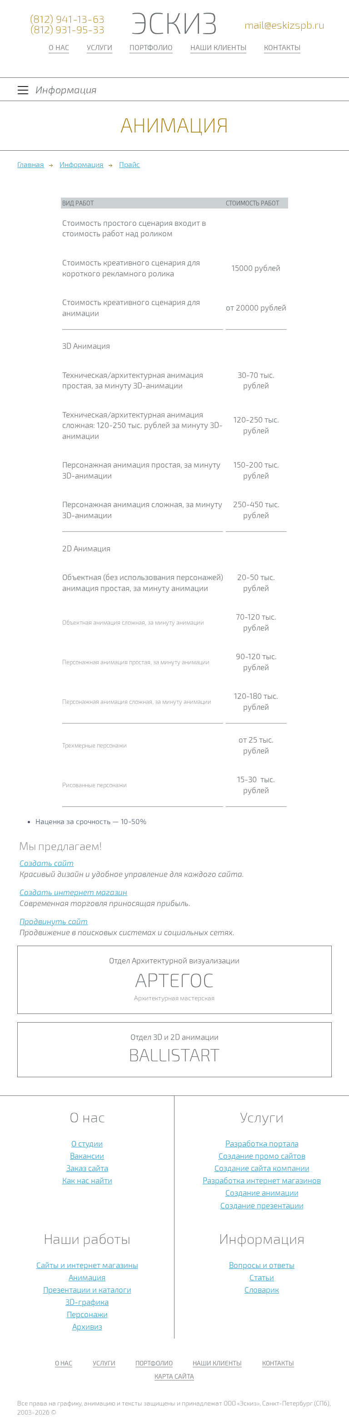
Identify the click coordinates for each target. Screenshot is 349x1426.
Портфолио (151, 47)
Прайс (129, 164)
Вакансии (87, 1155)
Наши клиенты (218, 47)
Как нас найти (87, 1180)
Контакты (282, 47)
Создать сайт (47, 862)
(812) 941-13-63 (67, 19)
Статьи (261, 1277)
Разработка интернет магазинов (262, 1180)
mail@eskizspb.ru (284, 24)
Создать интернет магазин (73, 891)
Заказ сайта (87, 1167)
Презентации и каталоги (87, 1289)
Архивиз (87, 1326)
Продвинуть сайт (54, 921)
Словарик (261, 1289)
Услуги (99, 47)
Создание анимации (262, 1192)
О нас (59, 47)
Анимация (87, 1277)
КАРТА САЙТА (174, 1376)
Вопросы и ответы (261, 1264)
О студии (87, 1143)
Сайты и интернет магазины (87, 1264)
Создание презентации (262, 1205)
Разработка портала (262, 1143)
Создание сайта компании (261, 1167)
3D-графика (87, 1301)
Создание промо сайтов (262, 1155)
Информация (82, 164)
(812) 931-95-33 (67, 29)
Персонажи (87, 1314)
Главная (30, 164)
